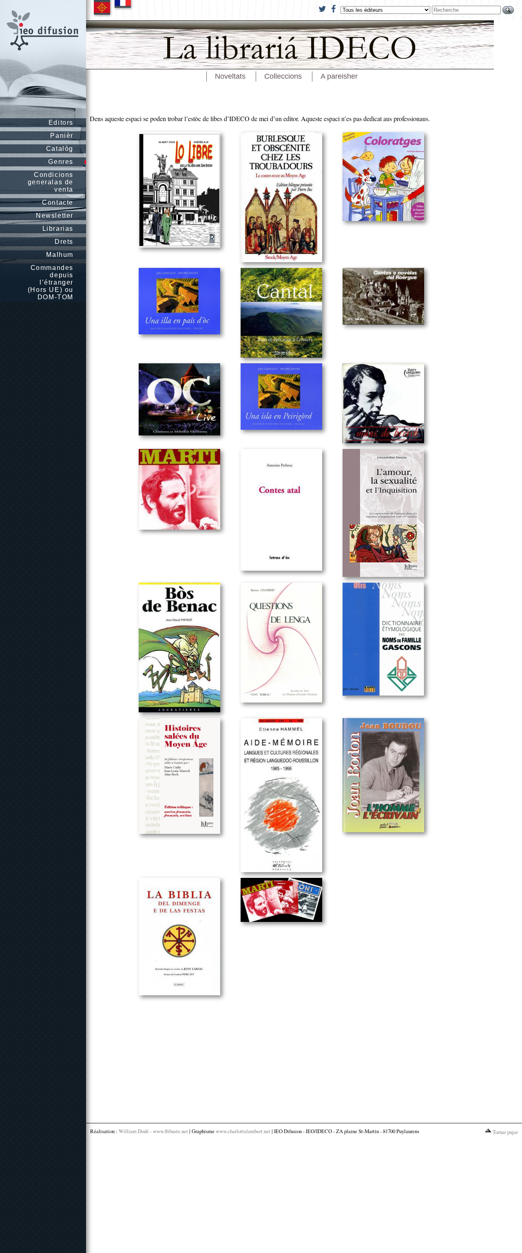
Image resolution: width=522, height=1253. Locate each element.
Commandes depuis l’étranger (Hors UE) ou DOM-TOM (50, 282)
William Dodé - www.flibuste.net (153, 1131)
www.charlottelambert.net (243, 1131)
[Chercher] (508, 10)
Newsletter (54, 215)
